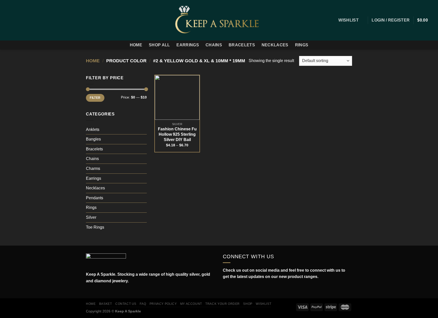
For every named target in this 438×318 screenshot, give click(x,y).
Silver (91, 217)
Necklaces (275, 45)
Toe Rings (95, 227)
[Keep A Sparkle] (219, 20)
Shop (247, 304)
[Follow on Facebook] (7, 20)
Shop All (159, 45)
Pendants (94, 198)
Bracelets (242, 45)
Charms (93, 168)
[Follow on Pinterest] (33, 20)
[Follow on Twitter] (20, 20)
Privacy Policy (163, 304)
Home (136, 45)
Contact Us (125, 304)
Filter (95, 98)
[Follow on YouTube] (248, 288)
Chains (214, 45)
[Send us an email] (27, 20)
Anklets (92, 129)
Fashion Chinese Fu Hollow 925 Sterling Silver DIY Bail (177, 134)
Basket (105, 304)
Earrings (187, 45)
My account (191, 304)
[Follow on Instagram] (14, 20)
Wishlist (263, 304)
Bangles (93, 139)
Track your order (222, 304)
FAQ (143, 304)
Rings (301, 45)
